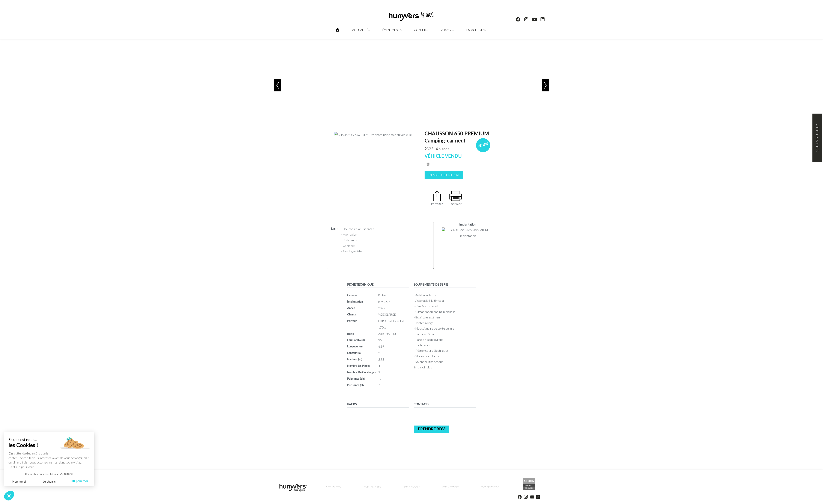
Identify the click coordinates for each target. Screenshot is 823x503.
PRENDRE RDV (431, 429)
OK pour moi (79, 481)
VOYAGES (447, 30)
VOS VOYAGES (450, 487)
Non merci (19, 481)
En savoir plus (423, 367)
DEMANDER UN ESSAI (444, 175)
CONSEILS (421, 30)
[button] (9, 496)
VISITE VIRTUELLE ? (817, 138)
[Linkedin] (542, 19)
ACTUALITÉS (361, 30)
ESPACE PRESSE (477, 30)
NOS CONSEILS (411, 487)
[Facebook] (518, 19)
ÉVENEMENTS (372, 487)
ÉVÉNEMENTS (391, 30)
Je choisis (49, 481)
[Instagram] (526, 19)
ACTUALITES (333, 487)
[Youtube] (534, 19)
